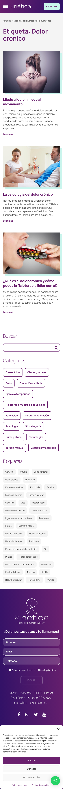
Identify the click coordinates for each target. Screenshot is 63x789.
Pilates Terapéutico (28, 556)
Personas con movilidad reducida (21, 549)
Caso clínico (13, 372)
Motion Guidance (37, 533)
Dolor (9, 383)
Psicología (12, 426)
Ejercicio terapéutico (18, 394)
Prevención (46, 564)
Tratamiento (34, 579)
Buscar (10, 336)
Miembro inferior (26, 525)
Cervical (9, 471)
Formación (12, 415)
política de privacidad (46, 670)
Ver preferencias (31, 777)
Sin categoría (33, 426)
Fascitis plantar (36, 494)
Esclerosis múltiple (14, 487)
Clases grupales (36, 372)
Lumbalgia (44, 518)
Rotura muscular (13, 579)
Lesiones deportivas (15, 510)
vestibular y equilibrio (43, 447)
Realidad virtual (12, 572)
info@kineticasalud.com (31, 702)
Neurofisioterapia (13, 541)
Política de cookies (19, 785)
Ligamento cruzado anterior (18, 518)
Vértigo (50, 579)
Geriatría (9, 502)
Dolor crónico (11, 479)
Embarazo (30, 479)
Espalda (50, 487)
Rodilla (44, 572)
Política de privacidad (41, 785)
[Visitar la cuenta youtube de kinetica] (44, 715)
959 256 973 (20, 698)
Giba (23, 502)
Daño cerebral (41, 471)
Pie (45, 549)
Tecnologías (36, 437)
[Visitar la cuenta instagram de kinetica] (27, 715)
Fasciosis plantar (13, 494)
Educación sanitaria (30, 383)
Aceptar (31, 760)
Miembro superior (13, 533)
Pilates (8, 556)
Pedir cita (51, 6)
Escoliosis (35, 487)
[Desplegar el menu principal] (5, 6)
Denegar (31, 768)
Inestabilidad (38, 502)
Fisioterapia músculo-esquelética (25, 404)
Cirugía (23, 471)
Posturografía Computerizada (19, 564)
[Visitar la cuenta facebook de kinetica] (19, 715)
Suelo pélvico (14, 437)
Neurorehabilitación (37, 415)
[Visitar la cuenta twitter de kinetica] (36, 715)
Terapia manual (14, 447)
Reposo (31, 572)
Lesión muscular (39, 510)
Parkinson (34, 541)
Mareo (8, 525)
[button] (58, 729)
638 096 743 (41, 698)
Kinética (7, 20)
